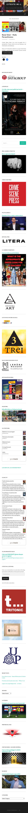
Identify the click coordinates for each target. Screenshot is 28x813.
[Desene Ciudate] (24, 532)
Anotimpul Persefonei (7, 517)
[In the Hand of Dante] (24, 508)
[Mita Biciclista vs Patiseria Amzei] (14, 421)
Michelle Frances (5, 453)
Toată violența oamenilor (8, 481)
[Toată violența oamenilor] (24, 484)
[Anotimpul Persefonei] (24, 521)
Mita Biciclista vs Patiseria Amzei (12, 409)
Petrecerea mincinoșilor (8, 436)
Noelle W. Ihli (5, 448)
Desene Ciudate (6, 529)
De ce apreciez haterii (8, 154)
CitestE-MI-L (14, 4)
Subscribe (5, 578)
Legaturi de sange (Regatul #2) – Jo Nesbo (11, 683)
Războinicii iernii (6, 442)
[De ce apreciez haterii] (14, 172)
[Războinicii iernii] (24, 444)
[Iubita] (24, 455)
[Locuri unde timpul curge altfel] (14, 788)
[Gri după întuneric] (24, 449)
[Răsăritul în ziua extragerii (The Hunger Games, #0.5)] (24, 434)
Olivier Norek (5, 443)
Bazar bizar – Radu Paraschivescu (9, 36)
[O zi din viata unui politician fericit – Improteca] (14, 134)
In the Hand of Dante (7, 506)
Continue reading (7, 52)
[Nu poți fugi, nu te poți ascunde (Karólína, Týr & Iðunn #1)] (24, 495)
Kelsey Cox (5, 438)
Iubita (3, 452)
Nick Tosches (5, 507)
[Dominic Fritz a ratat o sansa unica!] (14, 229)
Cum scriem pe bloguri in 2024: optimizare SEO (11, 750)
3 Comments (12, 39)
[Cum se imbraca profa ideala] (14, 285)
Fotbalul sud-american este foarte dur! (13, 703)
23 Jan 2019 (4, 39)
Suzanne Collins (5, 433)
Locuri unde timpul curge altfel (11, 774)
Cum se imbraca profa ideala (10, 253)
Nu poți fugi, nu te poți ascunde (9, 492)
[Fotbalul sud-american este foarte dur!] (14, 717)
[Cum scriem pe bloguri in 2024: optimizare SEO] (14, 764)
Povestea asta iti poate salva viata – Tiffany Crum (13, 680)
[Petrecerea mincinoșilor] (24, 440)
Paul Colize (5, 482)
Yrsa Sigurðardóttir (6, 494)
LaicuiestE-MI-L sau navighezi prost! (11, 467)
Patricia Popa (5, 519)
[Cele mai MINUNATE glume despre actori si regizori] (14, 559)
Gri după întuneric (6, 447)
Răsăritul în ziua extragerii (8, 431)
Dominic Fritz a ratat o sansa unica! (12, 215)
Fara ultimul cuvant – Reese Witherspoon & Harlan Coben (14, 677)
